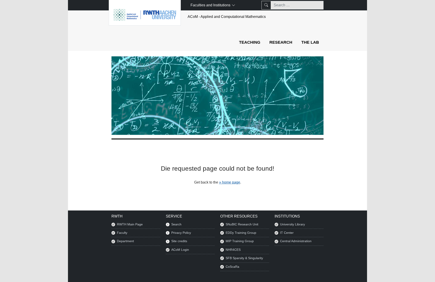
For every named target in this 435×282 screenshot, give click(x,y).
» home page (229, 182)
